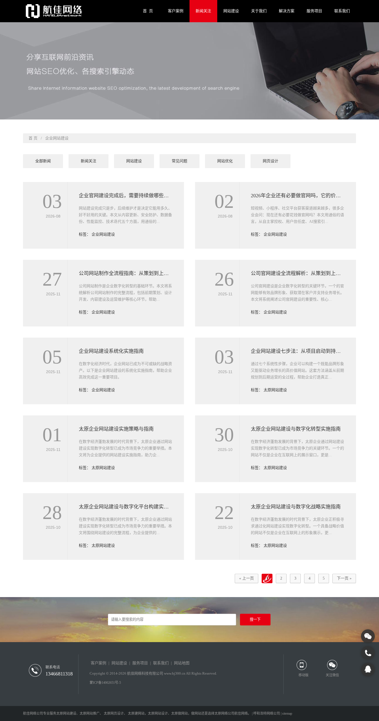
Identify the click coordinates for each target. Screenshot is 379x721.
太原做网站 (179, 713)
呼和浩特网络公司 (266, 713)
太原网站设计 (158, 713)
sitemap (287, 713)
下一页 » (344, 578)
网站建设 (231, 11)
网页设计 (270, 161)
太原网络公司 (224, 713)
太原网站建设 (275, 390)
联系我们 (342, 11)
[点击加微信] (368, 636)
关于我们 (259, 11)
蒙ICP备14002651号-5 (105, 683)
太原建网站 (136, 713)
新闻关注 (203, 11)
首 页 (148, 11)
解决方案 (286, 11)
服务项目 (314, 11)
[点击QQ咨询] (368, 670)
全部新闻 (43, 161)
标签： (85, 234)
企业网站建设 (103, 234)
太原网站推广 (90, 713)
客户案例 (175, 11)
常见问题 (179, 161)
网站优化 (225, 161)
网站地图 (182, 663)
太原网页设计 (114, 713)
